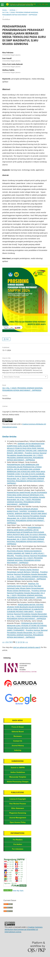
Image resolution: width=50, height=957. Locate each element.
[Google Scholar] (20, 705)
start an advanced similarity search (26, 647)
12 (19, 642)
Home (4, 10)
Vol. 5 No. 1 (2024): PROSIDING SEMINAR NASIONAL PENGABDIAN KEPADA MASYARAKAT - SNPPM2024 (20, 13)
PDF (7, 339)
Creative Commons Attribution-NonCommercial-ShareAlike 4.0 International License (24, 929)
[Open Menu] (2, 4)
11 (16, 642)
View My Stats (18, 891)
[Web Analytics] (7, 891)
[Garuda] (20, 689)
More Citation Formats (12, 377)
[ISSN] (20, 673)
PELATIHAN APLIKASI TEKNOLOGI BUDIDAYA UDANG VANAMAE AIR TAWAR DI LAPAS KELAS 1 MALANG (25, 553)
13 (21, 642)
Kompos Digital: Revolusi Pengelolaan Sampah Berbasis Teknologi (23, 570)
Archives (12, 10)
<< (3, 642)
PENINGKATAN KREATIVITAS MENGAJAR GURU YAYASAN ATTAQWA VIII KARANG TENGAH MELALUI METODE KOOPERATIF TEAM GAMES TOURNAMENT (27, 626)
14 (23, 642)
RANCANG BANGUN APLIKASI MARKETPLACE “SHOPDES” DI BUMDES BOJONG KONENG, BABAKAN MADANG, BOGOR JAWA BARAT (27, 511)
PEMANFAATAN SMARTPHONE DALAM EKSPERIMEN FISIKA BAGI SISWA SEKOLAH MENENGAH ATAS (27, 493)
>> (27, 642)
